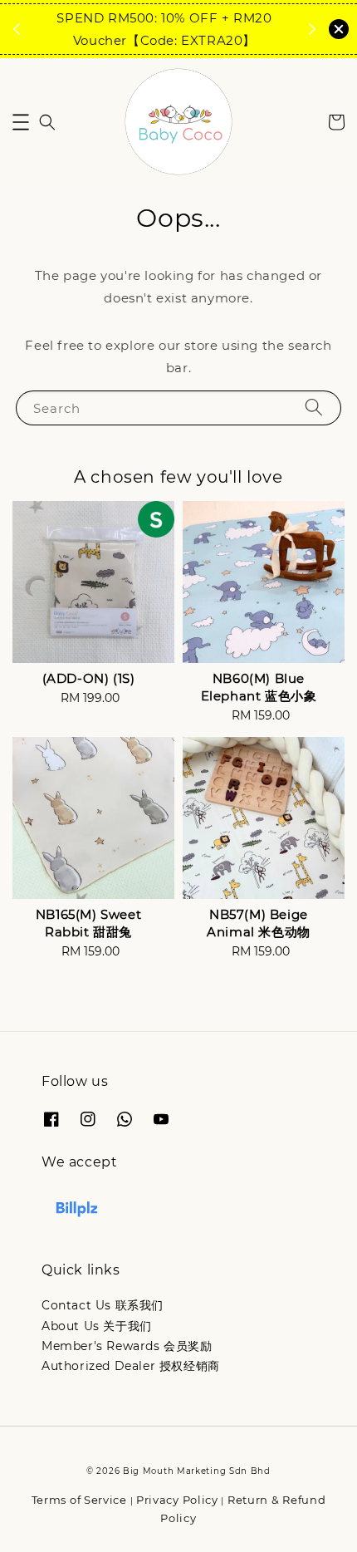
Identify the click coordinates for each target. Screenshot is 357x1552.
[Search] (313, 407)
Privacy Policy (177, 1499)
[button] (20, 122)
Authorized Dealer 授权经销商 (131, 1365)
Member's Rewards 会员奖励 (127, 1345)
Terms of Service (79, 1499)
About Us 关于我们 (97, 1326)
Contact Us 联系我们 (103, 1305)
